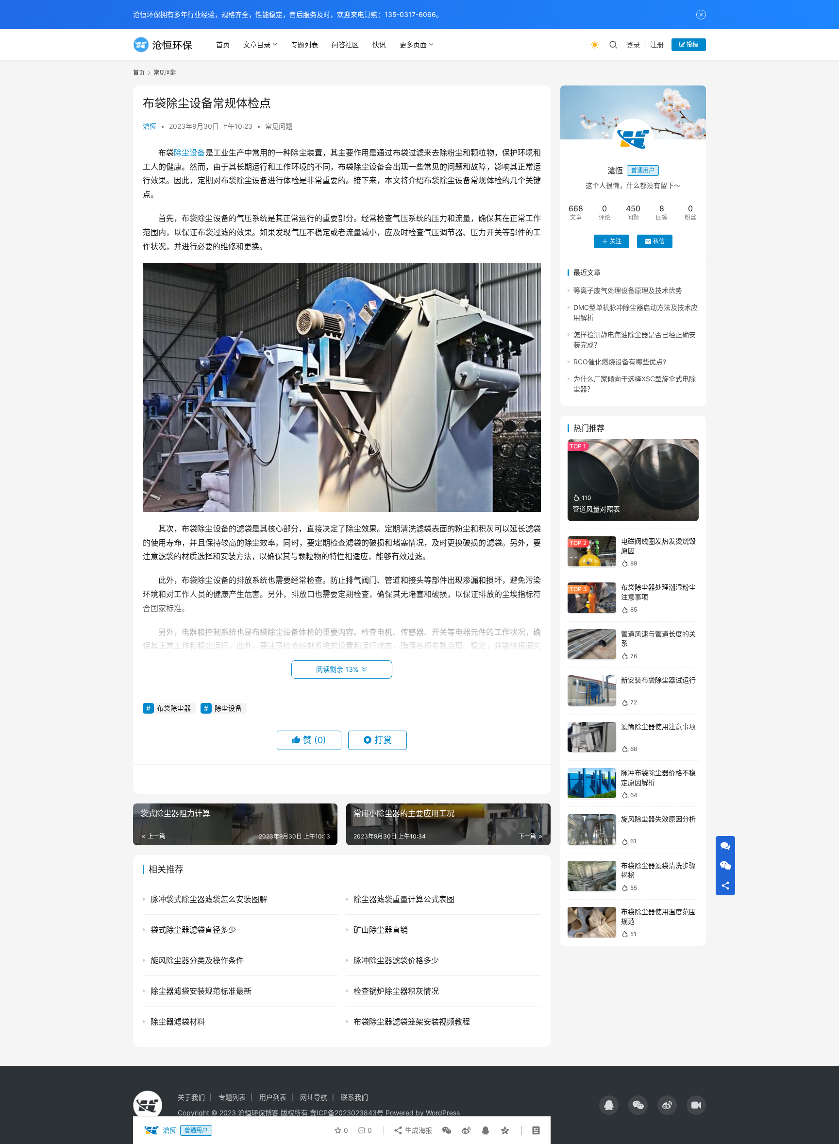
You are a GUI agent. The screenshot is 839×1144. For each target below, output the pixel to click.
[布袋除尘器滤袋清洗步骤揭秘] (592, 876)
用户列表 (272, 1097)
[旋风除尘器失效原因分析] (592, 829)
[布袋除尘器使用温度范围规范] (592, 922)
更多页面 (413, 44)
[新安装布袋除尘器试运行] (592, 690)
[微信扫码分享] (446, 1130)
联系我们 (354, 1097)
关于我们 (191, 1097)
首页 (223, 44)
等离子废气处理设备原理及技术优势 (627, 290)
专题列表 (304, 44)
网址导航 (313, 1097)
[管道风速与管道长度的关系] (592, 644)
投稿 (691, 44)
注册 (657, 44)
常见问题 (278, 126)
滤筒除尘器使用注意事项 (658, 726)
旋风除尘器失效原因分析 (658, 819)
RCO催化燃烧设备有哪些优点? (619, 362)
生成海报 (417, 1130)
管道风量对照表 (596, 509)
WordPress (443, 1113)
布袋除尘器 (174, 708)
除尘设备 (189, 152)
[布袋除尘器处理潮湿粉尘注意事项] (592, 597)
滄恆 (149, 126)
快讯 (379, 44)
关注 (615, 241)
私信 (659, 241)
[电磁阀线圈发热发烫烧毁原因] (592, 551)
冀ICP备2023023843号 (347, 1113)
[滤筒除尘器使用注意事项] (592, 737)
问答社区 (345, 44)
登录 (633, 44)
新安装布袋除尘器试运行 (658, 680)
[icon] (609, 1105)
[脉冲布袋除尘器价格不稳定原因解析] (592, 783)
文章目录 (256, 44)
